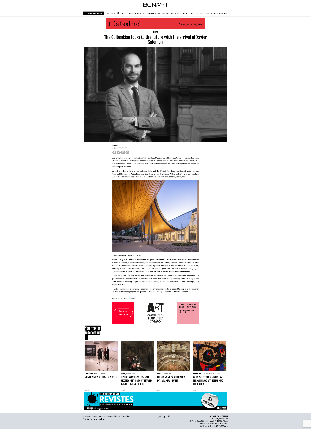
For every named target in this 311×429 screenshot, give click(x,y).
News (155, 32)
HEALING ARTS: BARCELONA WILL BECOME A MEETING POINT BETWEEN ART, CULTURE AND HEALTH (136, 381)
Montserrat (100, 373)
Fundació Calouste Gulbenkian (123, 298)
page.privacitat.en (100, 416)
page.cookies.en (114, 416)
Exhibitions (89, 373)
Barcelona (130, 373)
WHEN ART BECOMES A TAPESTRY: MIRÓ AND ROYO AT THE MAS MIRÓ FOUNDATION (208, 381)
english (109, 13)
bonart (115, 145)
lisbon (114, 148)
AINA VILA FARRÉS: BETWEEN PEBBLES (101, 377)
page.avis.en (87, 416)
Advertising (125, 416)
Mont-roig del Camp (212, 373)
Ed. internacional (93, 13)
